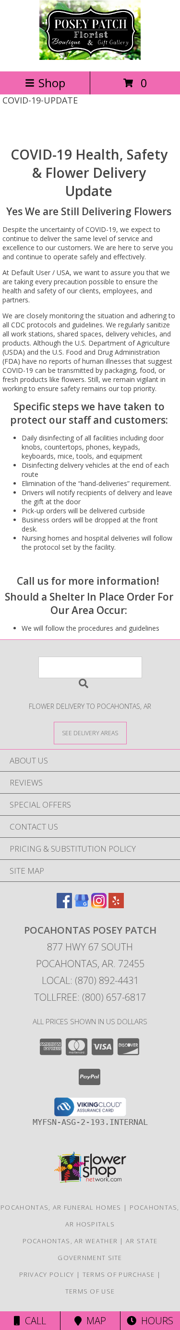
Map (94, 1320)
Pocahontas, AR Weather (70, 1241)
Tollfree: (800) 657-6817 (90, 997)
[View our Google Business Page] (81, 905)
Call (33, 1320)
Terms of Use (90, 1291)
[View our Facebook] (64, 905)
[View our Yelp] (116, 905)
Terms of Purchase (119, 1274)
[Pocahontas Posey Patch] (89, 57)
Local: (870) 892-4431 (90, 980)
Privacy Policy (46, 1274)
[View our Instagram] (99, 905)
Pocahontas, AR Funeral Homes (60, 1207)
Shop (51, 83)
